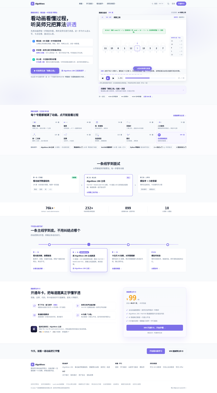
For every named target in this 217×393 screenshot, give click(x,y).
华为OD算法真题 (71, 384)
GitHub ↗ (45, 332)
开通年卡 (181, 3)
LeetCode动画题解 (58, 384)
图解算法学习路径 (84, 384)
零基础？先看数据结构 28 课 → (75, 77)
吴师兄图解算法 (46, 384)
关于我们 (65, 375)
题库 (116, 367)
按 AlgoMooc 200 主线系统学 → (73, 70)
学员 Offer (179, 367)
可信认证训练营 (168, 367)
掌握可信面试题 (126, 384)
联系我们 (74, 375)
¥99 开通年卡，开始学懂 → (155, 328)
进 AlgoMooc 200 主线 (82, 268)
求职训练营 (111, 3)
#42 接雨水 (125, 97)
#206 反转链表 (113, 97)
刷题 (81, 3)
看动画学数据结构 (81, 367)
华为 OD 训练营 (155, 367)
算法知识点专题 (96, 384)
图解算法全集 (94, 367)
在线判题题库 (107, 384)
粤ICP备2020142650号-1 (178, 388)
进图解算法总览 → (179, 115)
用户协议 (82, 375)
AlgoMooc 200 (67, 367)
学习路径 (90, 3)
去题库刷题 (117, 268)
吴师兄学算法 (35, 384)
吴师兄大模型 (137, 384)
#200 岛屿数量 (136, 97)
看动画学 (100, 3)
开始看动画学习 (156, 351)
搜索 (158, 3)
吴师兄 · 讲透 (105, 367)
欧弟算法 (116, 384)
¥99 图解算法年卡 (176, 351)
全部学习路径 (133, 367)
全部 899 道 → (148, 97)
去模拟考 (155, 268)
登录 (173, 3)
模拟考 (142, 367)
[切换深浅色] (168, 4)
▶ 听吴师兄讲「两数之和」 (45, 70)
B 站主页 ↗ (65, 332)
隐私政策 (90, 375)
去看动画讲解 (39, 268)
